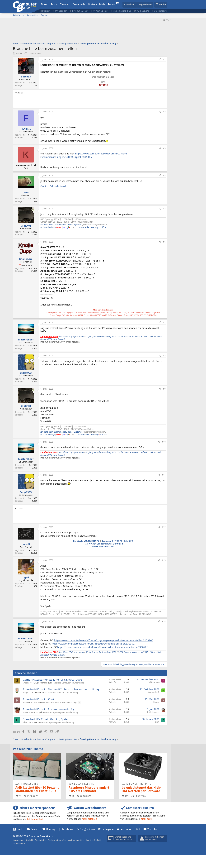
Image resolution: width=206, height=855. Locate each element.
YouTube (152, 829)
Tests (54, 4)
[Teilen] (160, 60)
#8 (164, 355)
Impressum (18, 840)
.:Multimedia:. (84, 227)
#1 (164, 59)
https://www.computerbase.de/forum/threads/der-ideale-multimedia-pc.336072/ (102, 647)
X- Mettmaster (29, 712)
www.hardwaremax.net (103, 546)
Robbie (26, 702)
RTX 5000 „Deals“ (79, 11)
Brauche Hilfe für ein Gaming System (46, 719)
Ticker (44, 4)
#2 (164, 111)
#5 (164, 208)
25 (19, 796)
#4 (164, 175)
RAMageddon (61, 11)
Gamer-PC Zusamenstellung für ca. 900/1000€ (52, 679)
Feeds (20, 829)
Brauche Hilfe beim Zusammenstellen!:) (48, 709)
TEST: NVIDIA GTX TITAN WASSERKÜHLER (103, 543)
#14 (164, 621)
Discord (34, 829)
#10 (164, 441)
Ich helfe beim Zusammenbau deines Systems (61, 224)
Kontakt (29, 840)
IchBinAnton (154, 682)
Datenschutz (19, 843)
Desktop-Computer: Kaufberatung (69, 682)
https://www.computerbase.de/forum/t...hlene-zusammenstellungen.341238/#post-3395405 (83, 155)
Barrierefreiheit (93, 840)
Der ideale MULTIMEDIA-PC (86, 541)
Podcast (46, 11)
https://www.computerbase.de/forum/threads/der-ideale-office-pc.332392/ (94, 643)
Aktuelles (17, 15)
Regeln (44, 15)
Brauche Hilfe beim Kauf (38, 699)
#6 (164, 241)
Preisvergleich (96, 4)
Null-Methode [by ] (50, 227)
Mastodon (126, 829)
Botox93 (19, 53)
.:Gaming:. (94, 227)
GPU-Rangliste (142, 11)
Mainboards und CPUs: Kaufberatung (59, 702)
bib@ (25, 722)
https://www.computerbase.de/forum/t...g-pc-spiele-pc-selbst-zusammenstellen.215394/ (103, 640)
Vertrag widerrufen (57, 840)
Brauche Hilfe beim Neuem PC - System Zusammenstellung (61, 689)
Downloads (78, 4)
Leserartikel (32, 15)
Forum (111, 4)
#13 (164, 560)
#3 (164, 148)
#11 (164, 474)
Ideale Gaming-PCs (122, 11)
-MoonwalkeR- (153, 692)
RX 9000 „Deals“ (100, 11)
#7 (164, 322)
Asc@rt (26, 692)
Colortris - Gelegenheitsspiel (53, 186)
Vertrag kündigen (76, 840)
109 (126, 796)
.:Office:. (103, 227)
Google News (87, 829)
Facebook (67, 829)
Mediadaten (40, 840)
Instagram (108, 829)
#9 (164, 388)
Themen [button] (64, 4)
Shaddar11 (28, 682)
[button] (24, 15)
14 (72, 796)
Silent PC (128, 541)
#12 (164, 527)
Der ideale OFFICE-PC (112, 541)
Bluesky (50, 829)
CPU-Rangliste (160, 11)
